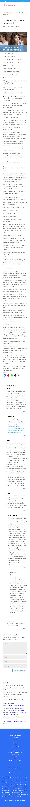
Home (4, 13)
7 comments (18, 26)
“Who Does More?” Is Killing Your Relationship (15, 692)
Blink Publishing (17, 768)
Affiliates (15, 751)
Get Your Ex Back (15, 746)
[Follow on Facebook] (12, 772)
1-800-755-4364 (9, 1)
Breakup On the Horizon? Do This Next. (13, 685)
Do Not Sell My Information (15, 752)
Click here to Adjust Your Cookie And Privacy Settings (15, 800)
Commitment (15, 741)
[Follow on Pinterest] (18, 772)
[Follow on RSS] (20, 772)
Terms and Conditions (15, 760)
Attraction (15, 737)
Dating (9, 13)
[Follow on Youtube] (9, 772)
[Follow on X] (15, 772)
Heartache (15, 743)
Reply (24, 411)
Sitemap (15, 758)
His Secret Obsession (15, 735)
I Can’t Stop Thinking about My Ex (15, 705)
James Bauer (7, 26)
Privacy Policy (15, 754)
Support (15, 756)
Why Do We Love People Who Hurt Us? (13, 699)
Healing (15, 745)
